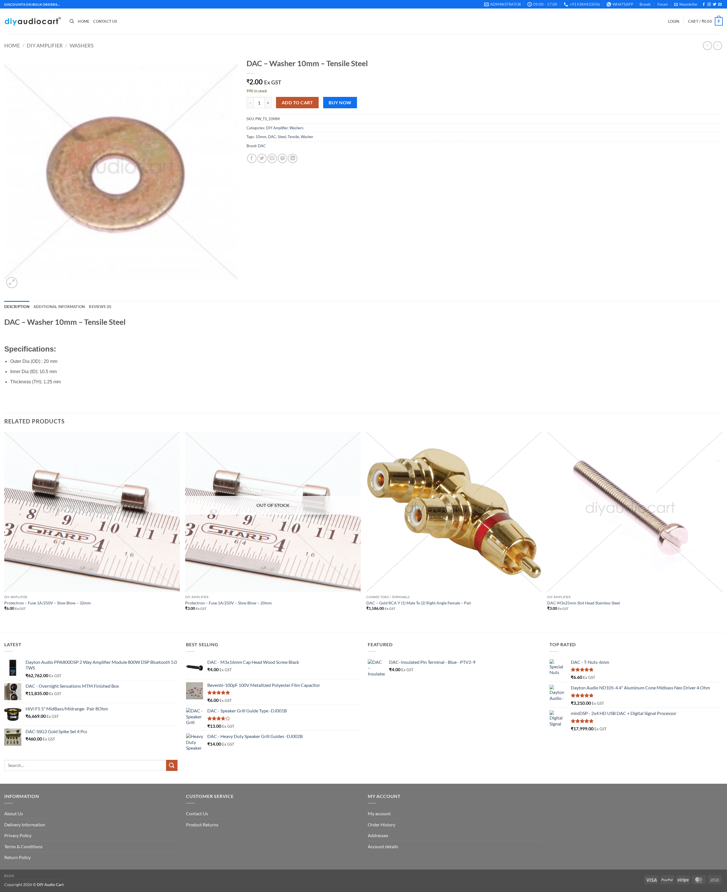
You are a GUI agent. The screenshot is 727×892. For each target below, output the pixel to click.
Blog (9, 876)
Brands (645, 4)
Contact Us (105, 21)
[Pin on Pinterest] (282, 158)
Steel (282, 136)
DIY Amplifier (45, 45)
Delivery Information (24, 824)
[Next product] (707, 45)
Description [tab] (17, 306)
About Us (13, 813)
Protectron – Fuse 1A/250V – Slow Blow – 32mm (47, 602)
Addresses (378, 835)
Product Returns (202, 824)
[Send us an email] (720, 5)
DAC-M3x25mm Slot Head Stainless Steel (583, 602)
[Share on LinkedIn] (292, 158)
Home (83, 21)
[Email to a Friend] (272, 158)
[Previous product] (717, 45)
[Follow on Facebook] (703, 5)
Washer (307, 136)
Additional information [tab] (59, 306)
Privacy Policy (18, 835)
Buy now (340, 102)
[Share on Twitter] (262, 158)
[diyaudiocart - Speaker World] (32, 21)
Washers (82, 45)
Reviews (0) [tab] (100, 306)
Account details (383, 846)
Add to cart (297, 102)
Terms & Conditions (23, 846)
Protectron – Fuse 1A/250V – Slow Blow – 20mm (228, 602)
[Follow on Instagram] (709, 5)
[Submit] (171, 765)
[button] (686, 4)
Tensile (293, 136)
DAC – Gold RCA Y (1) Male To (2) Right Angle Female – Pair (418, 602)
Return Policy (17, 857)
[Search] (72, 21)
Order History (381, 824)
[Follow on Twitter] (714, 5)
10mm (261, 136)
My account (379, 813)
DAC (272, 136)
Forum (662, 4)
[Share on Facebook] (251, 158)
